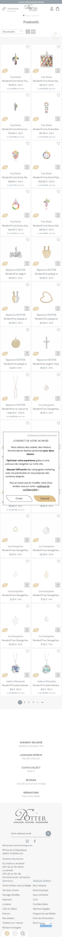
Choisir (19, 498)
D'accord (44, 498)
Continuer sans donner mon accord (42, 435)
